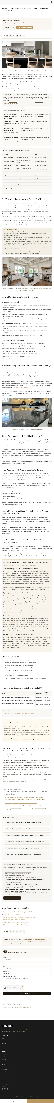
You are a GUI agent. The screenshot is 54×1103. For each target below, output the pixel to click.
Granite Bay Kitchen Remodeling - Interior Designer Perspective (22, 884)
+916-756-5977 (5, 1082)
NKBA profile (6, 105)
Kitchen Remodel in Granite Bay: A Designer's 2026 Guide (18, 912)
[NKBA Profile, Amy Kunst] (27, 1026)
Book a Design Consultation (25, 27)
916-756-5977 (28, 996)
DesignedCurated (9, 2)
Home (3, 1038)
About (3, 1041)
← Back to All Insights (7, 1015)
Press (3, 1061)
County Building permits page (11, 622)
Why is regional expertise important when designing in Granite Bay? (24, 854)
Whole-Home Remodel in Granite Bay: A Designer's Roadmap (19, 925)
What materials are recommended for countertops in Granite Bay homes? (25, 835)
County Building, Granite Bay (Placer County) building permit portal (21, 803)
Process (3, 1046)
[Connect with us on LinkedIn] (7, 1089)
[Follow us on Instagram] (2, 1089)
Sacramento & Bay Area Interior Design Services (18, 872)
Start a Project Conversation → (12, 898)
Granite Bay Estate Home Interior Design (14, 919)
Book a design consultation (21, 943)
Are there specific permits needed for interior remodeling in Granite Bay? (25, 841)
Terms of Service (5, 1069)
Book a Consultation (40, 1101)
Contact (3, 1064)
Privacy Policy (5, 1071)
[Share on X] (13, 36)
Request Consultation (27, 993)
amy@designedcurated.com (8, 1084)
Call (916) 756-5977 (9, 27)
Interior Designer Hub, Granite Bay (14, 875)
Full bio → (12, 105)
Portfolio (3, 1054)
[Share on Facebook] (10, 36)
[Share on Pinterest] (7, 36)
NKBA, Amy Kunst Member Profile (13, 806)
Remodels (4, 1059)
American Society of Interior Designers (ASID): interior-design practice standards (24, 797)
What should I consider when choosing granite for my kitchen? (23, 848)
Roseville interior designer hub (20, 387)
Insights (3, 1056)
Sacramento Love (39, 102)
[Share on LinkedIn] (17, 36)
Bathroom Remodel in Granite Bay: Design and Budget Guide (19, 917)
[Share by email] (20, 36)
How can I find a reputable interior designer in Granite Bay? (22, 829)
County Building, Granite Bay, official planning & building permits (19, 713)
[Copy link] (24, 36)
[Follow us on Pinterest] (5, 1089)
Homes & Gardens (13, 102)
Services (4, 1043)
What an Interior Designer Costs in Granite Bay (15, 922)
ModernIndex (30, 1095)
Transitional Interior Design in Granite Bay (14, 914)
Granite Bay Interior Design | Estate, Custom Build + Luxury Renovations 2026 (26, 879)
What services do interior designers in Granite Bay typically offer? (24, 822)
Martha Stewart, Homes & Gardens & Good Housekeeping (19, 1007)
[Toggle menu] (51, 2)
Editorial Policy (5, 1066)
